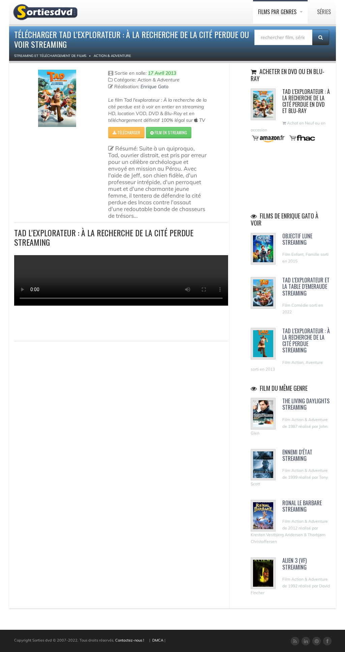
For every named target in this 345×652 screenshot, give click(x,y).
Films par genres (278, 12)
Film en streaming (170, 132)
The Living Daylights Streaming (306, 404)
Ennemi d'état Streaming (297, 455)
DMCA (157, 640)
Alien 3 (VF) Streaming (294, 563)
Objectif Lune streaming (297, 239)
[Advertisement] (53, 322)
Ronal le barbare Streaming (302, 506)
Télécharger (128, 132)
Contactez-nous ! (129, 640)
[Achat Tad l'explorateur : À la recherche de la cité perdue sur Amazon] (269, 137)
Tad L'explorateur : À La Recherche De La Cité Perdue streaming (306, 340)
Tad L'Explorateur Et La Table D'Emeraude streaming (306, 286)
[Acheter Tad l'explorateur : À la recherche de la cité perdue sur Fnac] (302, 137)
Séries (324, 12)
